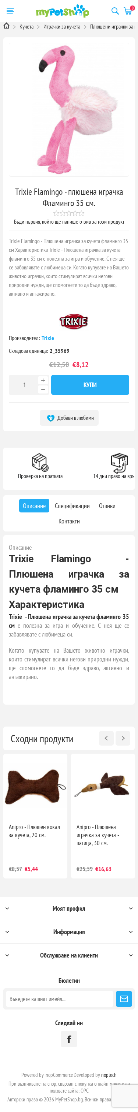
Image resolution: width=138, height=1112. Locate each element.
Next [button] (123, 738)
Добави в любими (75, 417)
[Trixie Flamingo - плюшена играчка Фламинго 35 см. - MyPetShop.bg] (68, 109)
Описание (20, 547)
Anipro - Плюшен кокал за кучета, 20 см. (34, 831)
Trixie (48, 338)
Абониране (124, 999)
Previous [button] (106, 738)
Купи (90, 385)
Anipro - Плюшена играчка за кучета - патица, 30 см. (98, 835)
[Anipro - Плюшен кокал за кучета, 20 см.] (35, 785)
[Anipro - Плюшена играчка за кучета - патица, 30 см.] (103, 785)
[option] (35, 816)
